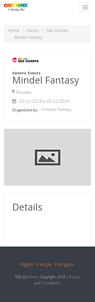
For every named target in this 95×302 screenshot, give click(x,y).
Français (44, 264)
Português (64, 264)
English (26, 264)
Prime (33, 276)
